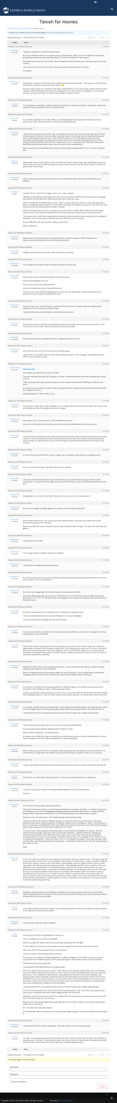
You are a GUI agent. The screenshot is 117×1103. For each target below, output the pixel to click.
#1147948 (105, 364)
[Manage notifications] (111, 1098)
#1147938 (105, 188)
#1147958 (105, 535)
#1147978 (105, 917)
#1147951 (106, 431)
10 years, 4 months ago (53, 32)
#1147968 (105, 702)
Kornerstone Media (66, 1101)
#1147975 (105, 854)
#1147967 (105, 682)
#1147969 (105, 720)
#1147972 (105, 772)
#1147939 (105, 233)
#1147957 (105, 515)
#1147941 (105, 259)
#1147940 (105, 247)
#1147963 (105, 607)
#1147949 (105, 401)
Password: (14, 1074)
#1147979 (105, 930)
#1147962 (105, 587)
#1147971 (106, 760)
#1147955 (105, 491)
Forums (14, 28)
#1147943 (105, 301)
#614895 (106, 46)
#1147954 (105, 474)
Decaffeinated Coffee (25, 28)
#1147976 (105, 887)
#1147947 (105, 346)
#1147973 (105, 784)
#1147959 (105, 548)
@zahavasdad (29, 369)
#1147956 (105, 503)
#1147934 (105, 114)
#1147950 (105, 415)
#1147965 (105, 641)
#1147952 (105, 450)
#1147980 (105, 1020)
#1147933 (105, 100)
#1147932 (105, 78)
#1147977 (105, 903)
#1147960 (105, 560)
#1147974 (105, 800)
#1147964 (105, 626)
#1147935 (105, 129)
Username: (14, 1067)
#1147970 (105, 745)
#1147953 (105, 462)
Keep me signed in (19, 1081)
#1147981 (106, 1033)
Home (9, 28)
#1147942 (105, 272)
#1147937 (105, 173)
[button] (95, 2)
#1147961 (106, 572)
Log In (102, 1086)
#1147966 (105, 661)
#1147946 (105, 333)
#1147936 (105, 157)
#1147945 (105, 319)
